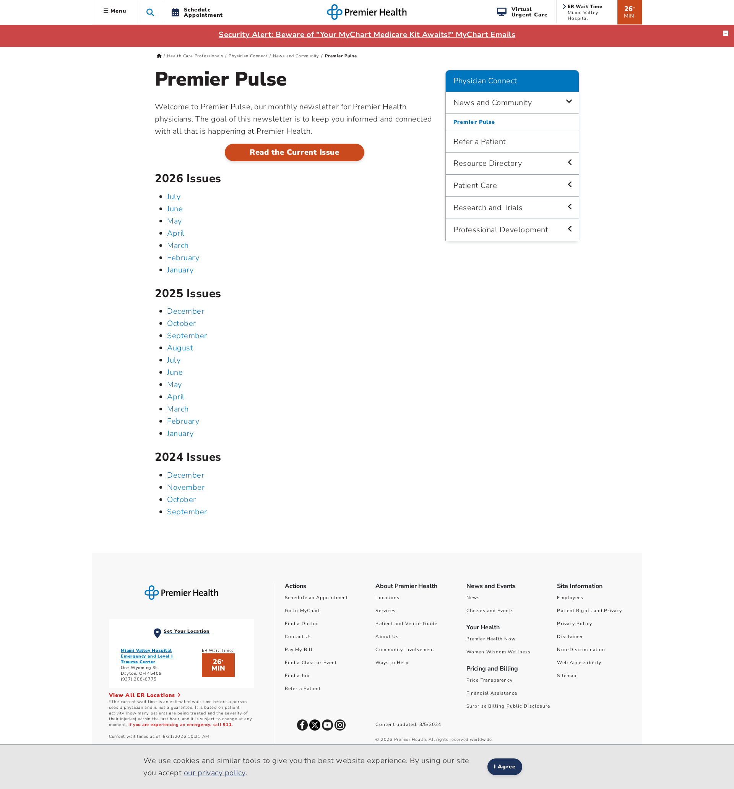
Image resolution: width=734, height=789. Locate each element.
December (185, 311)
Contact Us (298, 636)
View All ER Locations (143, 695)
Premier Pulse (474, 122)
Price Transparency (489, 680)
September (187, 336)
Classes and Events (490, 611)
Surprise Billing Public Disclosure (508, 706)
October (181, 323)
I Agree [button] (505, 766)
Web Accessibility (579, 662)
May (174, 221)
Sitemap (566, 675)
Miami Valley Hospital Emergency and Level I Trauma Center (147, 656)
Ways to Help (391, 662)
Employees (570, 598)
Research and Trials (488, 208)
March (178, 245)
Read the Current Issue (294, 152)
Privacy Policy (574, 624)
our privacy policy (214, 773)
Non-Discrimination (581, 649)
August (180, 348)
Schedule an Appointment (316, 598)
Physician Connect (248, 56)
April (176, 233)
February (183, 258)
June (175, 209)
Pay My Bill (299, 649)
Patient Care (475, 185)
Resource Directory (487, 163)
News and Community (296, 56)
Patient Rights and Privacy (589, 611)
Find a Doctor (301, 624)
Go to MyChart (302, 611)
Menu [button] (117, 11)
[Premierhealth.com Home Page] (159, 56)
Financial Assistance (491, 693)
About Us (387, 636)
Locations (387, 598)
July (173, 196)
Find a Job (297, 675)
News (473, 598)
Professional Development (500, 230)
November (186, 487)
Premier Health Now (491, 639)
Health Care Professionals (195, 56)
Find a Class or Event (311, 662)
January (180, 270)
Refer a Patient (479, 141)
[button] (150, 12)
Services (385, 611)
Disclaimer (570, 636)
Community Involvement (404, 649)
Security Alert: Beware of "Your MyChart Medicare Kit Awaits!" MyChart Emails (367, 34)
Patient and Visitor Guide (406, 624)
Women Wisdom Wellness (498, 652)
